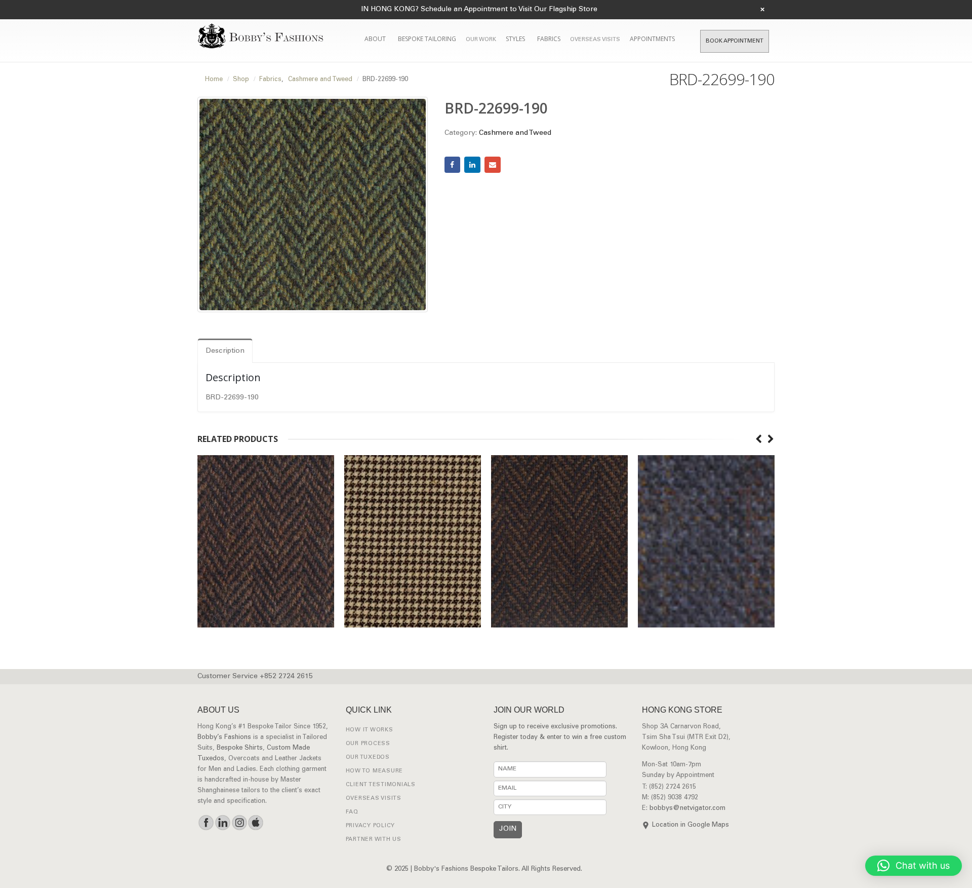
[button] (913, 866)
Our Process (368, 744)
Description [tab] (225, 351)
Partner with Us (373, 839)
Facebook (452, 165)
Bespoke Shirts (240, 748)
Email (492, 165)
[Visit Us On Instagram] (239, 823)
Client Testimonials (381, 785)
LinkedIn (472, 165)
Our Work (481, 40)
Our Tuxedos (368, 757)
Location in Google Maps (690, 825)
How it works (369, 730)
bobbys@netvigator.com (687, 808)
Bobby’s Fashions (224, 737)
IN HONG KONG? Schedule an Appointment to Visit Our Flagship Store (479, 9)
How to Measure (374, 771)
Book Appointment (734, 41)
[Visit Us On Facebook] (205, 823)
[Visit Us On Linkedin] (222, 823)
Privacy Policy (370, 826)
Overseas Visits (595, 40)
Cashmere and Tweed (515, 133)
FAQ (352, 812)
